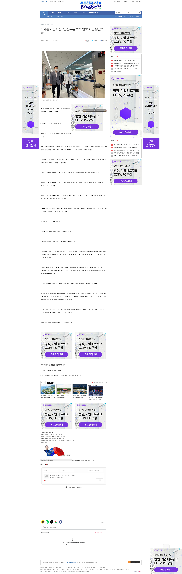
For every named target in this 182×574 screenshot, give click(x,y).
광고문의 (57, 562)
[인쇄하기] (44, 382)
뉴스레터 (138, 1)
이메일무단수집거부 (91, 562)
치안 (62, 16)
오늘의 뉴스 (117, 1)
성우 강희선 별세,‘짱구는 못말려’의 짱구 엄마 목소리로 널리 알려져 (127, 150)
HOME (42, 24)
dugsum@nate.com (83, 571)
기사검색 (139, 13)
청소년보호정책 (81, 562)
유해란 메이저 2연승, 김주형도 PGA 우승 (126, 147)
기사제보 (131, 1)
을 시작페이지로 (48, 1)
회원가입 (138, 16)
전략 (57, 16)
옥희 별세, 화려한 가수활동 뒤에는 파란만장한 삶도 (126, 153)
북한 (52, 16)
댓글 (85, 40)
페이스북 (103, 40)
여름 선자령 (43, 442)
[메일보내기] (42, 382)
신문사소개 (45, 562)
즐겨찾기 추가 (62, 1)
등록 (100, 480)
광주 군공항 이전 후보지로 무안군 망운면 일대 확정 (47, 397)
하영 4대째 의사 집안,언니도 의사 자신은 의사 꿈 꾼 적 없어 (126, 145)
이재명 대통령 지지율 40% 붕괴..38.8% (51, 434)
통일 (48, 24)
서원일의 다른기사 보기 (100, 382)
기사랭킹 (124, 1)
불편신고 (63, 562)
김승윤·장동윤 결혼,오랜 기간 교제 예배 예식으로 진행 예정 (57, 440)
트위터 (94, 40)
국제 (42, 16)
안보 (47, 16)
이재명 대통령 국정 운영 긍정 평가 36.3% (52, 438)
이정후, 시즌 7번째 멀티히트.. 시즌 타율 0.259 (127, 156)
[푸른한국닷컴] (91, 5)
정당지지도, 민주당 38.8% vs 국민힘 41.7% (52, 436)
